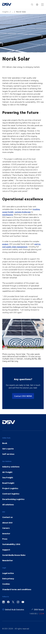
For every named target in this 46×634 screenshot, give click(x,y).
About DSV (7, 522)
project (5, 244)
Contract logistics (10, 493)
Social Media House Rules (13, 555)
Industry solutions (10, 466)
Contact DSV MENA (23, 396)
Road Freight (8, 482)
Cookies (6, 584)
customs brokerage (23, 211)
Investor (6, 533)
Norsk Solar (21, 11)
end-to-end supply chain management (21, 245)
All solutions (8, 504)
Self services (8, 454)
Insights (5, 11)
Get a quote (8, 448)
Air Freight (7, 472)
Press (4, 538)
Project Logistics (10, 488)
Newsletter (7, 560)
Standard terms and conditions (16, 589)
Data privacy (8, 578)
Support (6, 549)
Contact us (7, 517)
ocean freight (8, 211)
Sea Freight (7, 477)
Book (4, 443)
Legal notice (8, 573)
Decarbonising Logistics (13, 499)
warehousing (7, 214)
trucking (36, 209)
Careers (6, 528)
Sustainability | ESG (11, 544)
